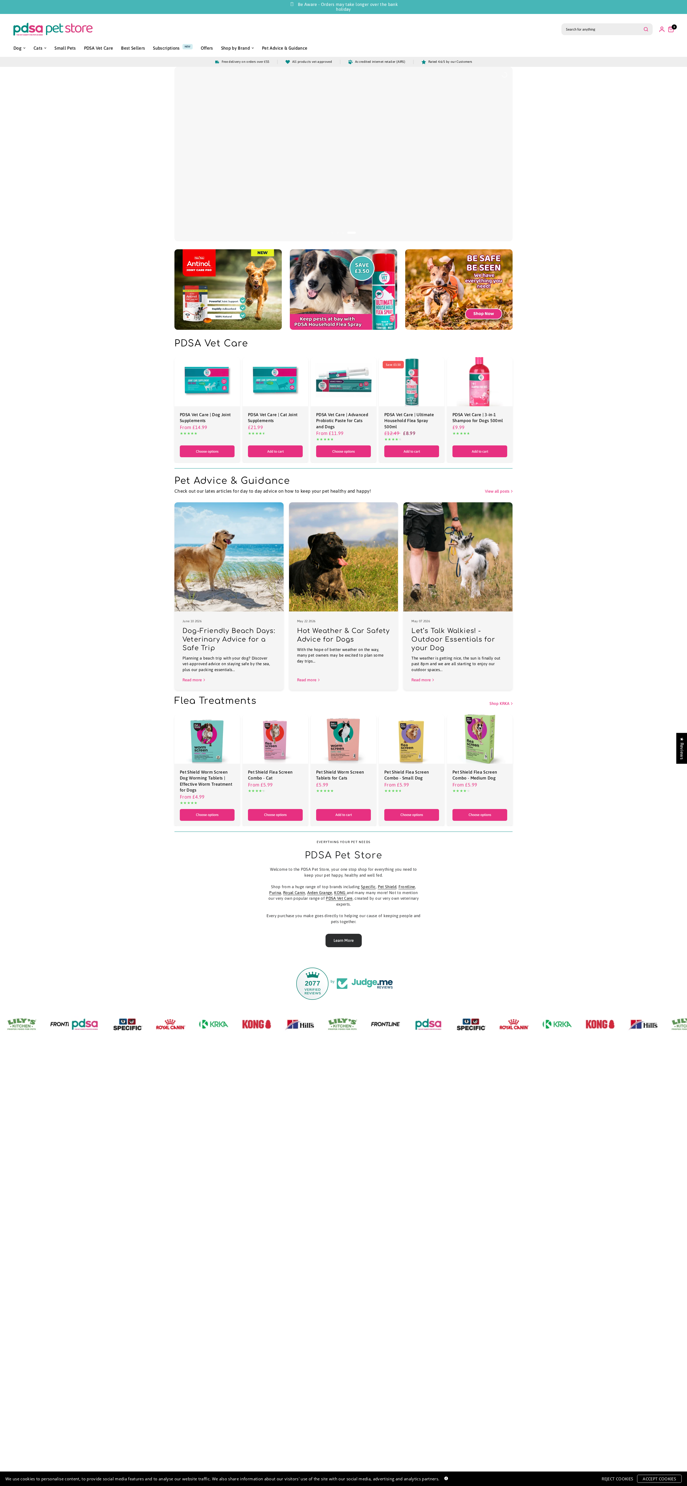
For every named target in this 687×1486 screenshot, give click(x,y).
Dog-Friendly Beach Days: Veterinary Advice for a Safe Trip (228, 639)
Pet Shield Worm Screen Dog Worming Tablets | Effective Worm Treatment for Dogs (206, 781)
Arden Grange (319, 892)
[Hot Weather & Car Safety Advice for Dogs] (343, 557)
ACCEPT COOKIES (659, 1478)
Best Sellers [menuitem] (133, 48)
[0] (670, 29)
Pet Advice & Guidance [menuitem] (284, 48)
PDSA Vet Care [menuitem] (98, 48)
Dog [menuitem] (17, 48)
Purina (275, 892)
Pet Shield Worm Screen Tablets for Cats (340, 775)
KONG (340, 892)
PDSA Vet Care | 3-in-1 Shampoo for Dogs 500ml (477, 417)
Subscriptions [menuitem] (166, 48)
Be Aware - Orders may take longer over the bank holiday (348, 7)
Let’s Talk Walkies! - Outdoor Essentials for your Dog (453, 639)
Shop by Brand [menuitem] (235, 48)
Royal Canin (294, 892)
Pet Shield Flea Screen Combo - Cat (270, 775)
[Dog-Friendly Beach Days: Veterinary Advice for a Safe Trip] (229, 557)
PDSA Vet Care (339, 898)
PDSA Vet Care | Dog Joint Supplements (205, 417)
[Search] (646, 29)
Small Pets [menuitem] (65, 48)
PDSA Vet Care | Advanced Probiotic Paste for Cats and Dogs (342, 420)
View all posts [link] (497, 491)
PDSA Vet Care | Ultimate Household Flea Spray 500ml (409, 420)
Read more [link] (192, 680)
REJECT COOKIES (617, 1478)
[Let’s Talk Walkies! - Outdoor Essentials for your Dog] (458, 557)
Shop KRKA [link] (499, 703)
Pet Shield (387, 886)
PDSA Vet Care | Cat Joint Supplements (273, 417)
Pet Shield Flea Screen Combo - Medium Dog (474, 775)
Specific (368, 886)
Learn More (344, 940)
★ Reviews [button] (682, 748)
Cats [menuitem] (38, 48)
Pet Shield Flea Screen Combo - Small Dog (406, 775)
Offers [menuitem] (207, 48)
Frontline (407, 886)
